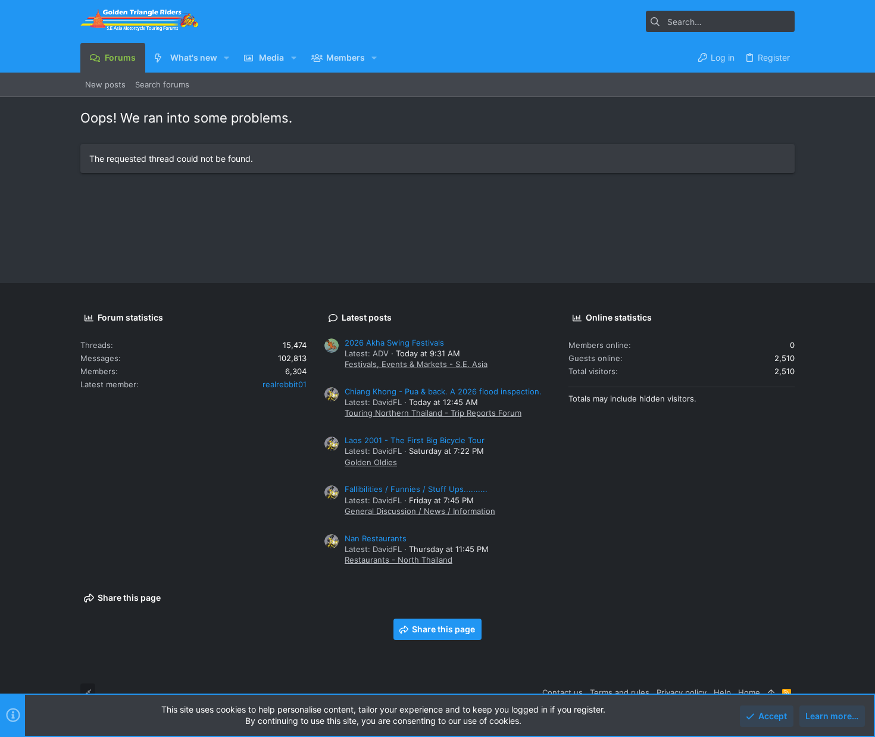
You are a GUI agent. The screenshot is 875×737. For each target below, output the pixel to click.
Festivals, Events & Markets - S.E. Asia (416, 364)
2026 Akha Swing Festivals (394, 342)
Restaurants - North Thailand (398, 559)
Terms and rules (619, 692)
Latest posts (367, 317)
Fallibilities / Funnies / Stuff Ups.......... (416, 489)
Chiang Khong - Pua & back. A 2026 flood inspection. (443, 391)
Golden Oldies (371, 462)
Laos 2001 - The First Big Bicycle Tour (415, 440)
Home (749, 692)
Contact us (562, 692)
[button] (226, 57)
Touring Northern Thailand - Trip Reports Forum (433, 413)
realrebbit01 (284, 384)
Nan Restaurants (376, 538)
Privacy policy (682, 692)
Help (722, 692)
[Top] (771, 692)
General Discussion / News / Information (420, 511)
